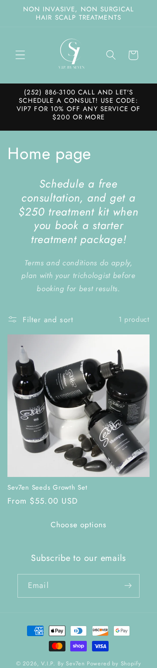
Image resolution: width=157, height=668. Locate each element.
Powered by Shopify (114, 663)
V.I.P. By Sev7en (63, 663)
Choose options (78, 524)
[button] (20, 55)
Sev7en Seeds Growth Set (47, 488)
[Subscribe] (128, 586)
